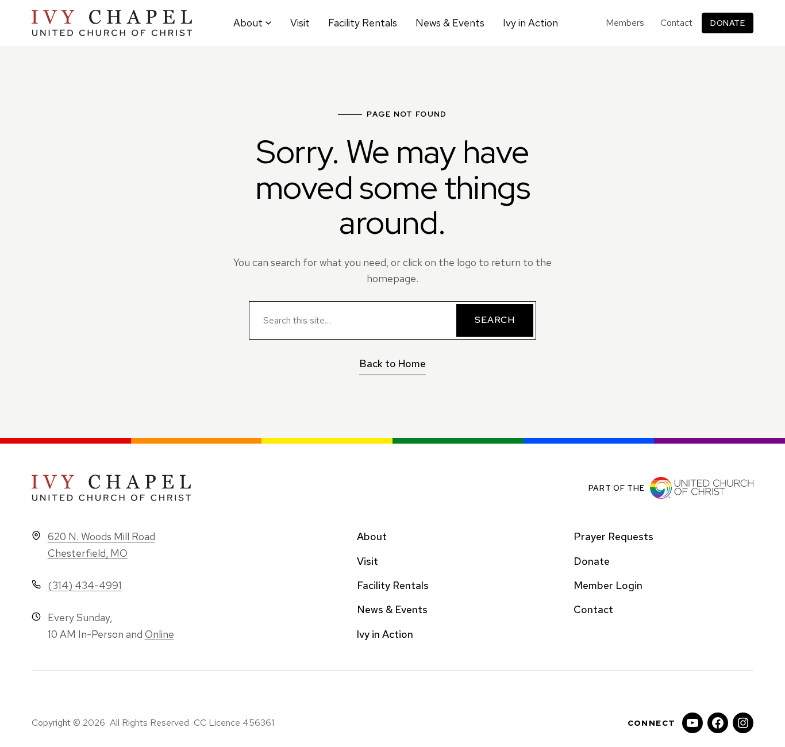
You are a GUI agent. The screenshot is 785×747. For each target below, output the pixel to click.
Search (495, 320)
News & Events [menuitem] (449, 22)
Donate (727, 23)
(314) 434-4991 (85, 585)
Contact (676, 23)
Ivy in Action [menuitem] (530, 22)
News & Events (392, 609)
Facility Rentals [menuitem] (362, 22)
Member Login (608, 585)
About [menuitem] (248, 22)
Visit (367, 561)
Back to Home (392, 363)
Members (625, 23)
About (372, 536)
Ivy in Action (385, 634)
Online (159, 634)
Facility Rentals (393, 585)
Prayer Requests (613, 536)
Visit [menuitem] (300, 22)
